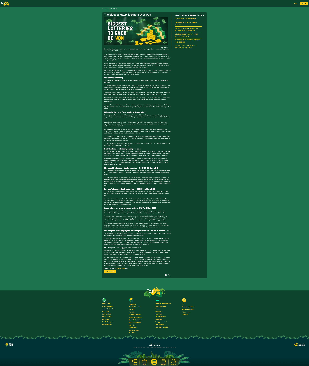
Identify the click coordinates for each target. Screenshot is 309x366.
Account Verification (108, 309)
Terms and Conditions (188, 307)
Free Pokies (132, 333)
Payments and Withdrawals (163, 303)
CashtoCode (158, 319)
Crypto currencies (160, 306)
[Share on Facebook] (166, 275)
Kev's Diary (105, 311)
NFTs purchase (159, 324)
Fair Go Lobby (106, 303)
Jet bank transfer (160, 316)
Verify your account (161, 322)
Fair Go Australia (107, 324)
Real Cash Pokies (134, 330)
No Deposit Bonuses (134, 314)
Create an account (107, 306)
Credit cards (158, 311)
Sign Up (304, 3)
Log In (295, 3)
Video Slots (132, 325)
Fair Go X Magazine (108, 322)
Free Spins (132, 312)
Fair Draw (131, 309)
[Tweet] (169, 275)
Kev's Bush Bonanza (134, 307)
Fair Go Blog (105, 319)
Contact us (185, 314)
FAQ (183, 304)
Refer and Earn (106, 314)
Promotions (132, 304)
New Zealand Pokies (135, 322)
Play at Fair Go (110, 271)
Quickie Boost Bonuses (135, 317)
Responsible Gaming (188, 309)
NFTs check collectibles (162, 327)
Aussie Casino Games (135, 320)
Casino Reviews (106, 316)
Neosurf (157, 309)
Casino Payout (133, 327)
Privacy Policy (186, 312)
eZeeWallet (158, 314)
